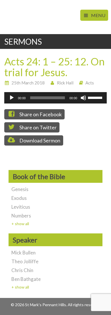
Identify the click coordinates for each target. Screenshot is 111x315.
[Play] (12, 98)
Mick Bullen (23, 253)
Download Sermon (39, 140)
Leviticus (20, 207)
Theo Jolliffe (24, 261)
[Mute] (83, 98)
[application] (55, 97)
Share (40, 114)
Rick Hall (65, 82)
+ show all (20, 223)
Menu (97, 15)
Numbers (21, 216)
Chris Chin (22, 270)
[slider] (96, 97)
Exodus (19, 198)
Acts (89, 82)
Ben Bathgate (26, 279)
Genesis (19, 189)
